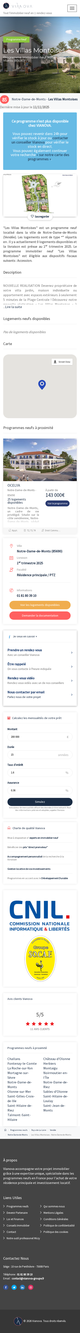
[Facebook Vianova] (5, 1287)
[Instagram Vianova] (30, 1287)
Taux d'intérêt (15, 765)
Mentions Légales (53, 1213)
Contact (11, 1232)
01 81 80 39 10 (26, 595)
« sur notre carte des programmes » (48, 156)
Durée (10, 747)
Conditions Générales (56, 1219)
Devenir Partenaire (17, 1213)
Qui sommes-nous (54, 1206)
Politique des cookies (56, 1232)
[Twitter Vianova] (14, 1287)
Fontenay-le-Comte (22, 1063)
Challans (13, 1059)
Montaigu (50, 1068)
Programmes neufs (17, 1206)
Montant (12, 729)
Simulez (40, 802)
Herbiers (49, 1063)
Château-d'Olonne (56, 1059)
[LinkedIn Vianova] (22, 1287)
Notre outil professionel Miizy (23, 1238)
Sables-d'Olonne (55, 1091)
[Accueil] (5, 1130)
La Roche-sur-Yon (20, 1068)
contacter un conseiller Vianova (40, 140)
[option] (40, 195)
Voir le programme (57, 503)
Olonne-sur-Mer (19, 1091)
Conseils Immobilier (18, 1225)
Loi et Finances (15, 1219)
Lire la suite (12, 307)
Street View (64, 361)
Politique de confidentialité (59, 1225)
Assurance (13, 782)
